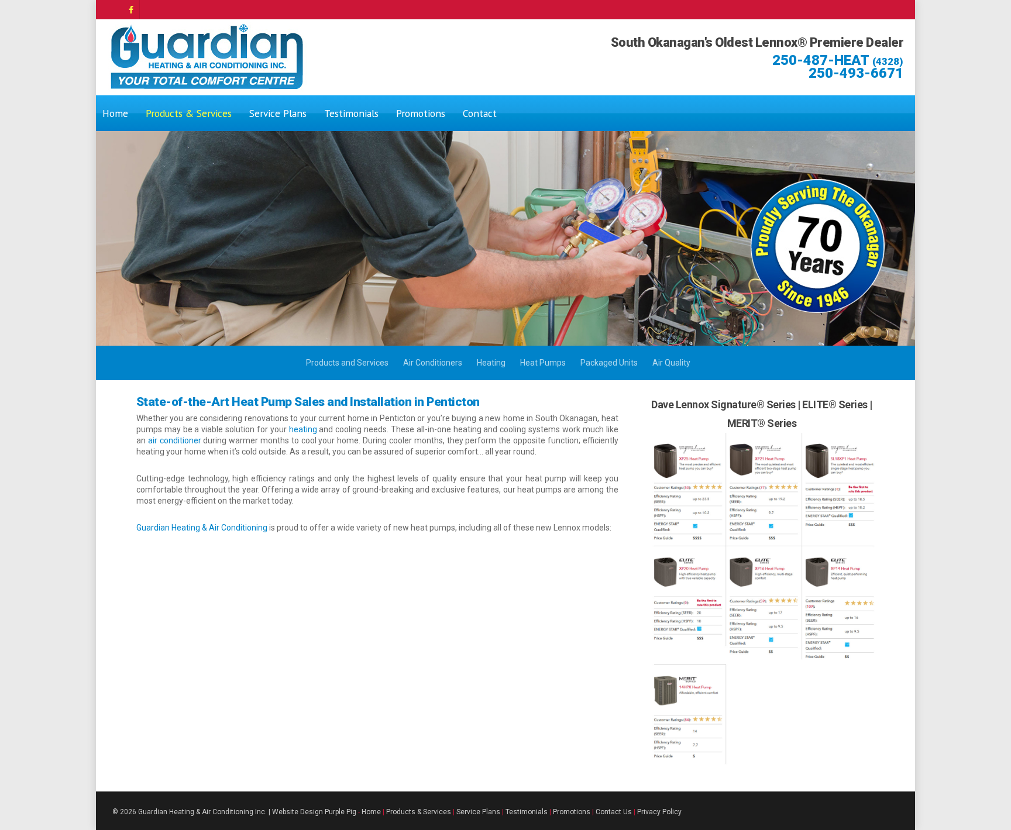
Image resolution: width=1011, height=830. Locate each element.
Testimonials (351, 113)
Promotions (420, 113)
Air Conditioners (432, 362)
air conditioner (176, 440)
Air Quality (671, 362)
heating (304, 429)
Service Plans (278, 113)
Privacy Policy (659, 812)
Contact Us (614, 812)
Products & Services (189, 113)
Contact (480, 113)
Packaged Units (609, 362)
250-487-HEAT (837, 60)
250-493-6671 (856, 73)
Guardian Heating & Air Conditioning (201, 527)
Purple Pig (340, 812)
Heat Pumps (543, 362)
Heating (491, 362)
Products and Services (347, 362)
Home (115, 113)
